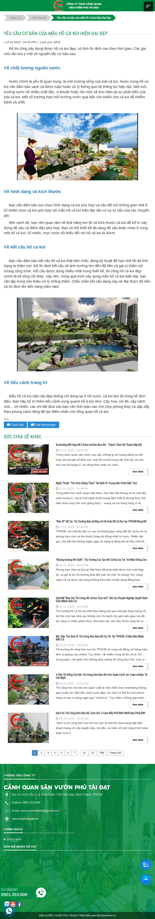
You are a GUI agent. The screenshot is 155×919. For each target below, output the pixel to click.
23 (92, 752)
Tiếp (101, 752)
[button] (148, 9)
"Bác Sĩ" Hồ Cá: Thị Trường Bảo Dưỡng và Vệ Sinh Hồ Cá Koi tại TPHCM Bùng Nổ (101, 521)
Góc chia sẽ (39, 18)
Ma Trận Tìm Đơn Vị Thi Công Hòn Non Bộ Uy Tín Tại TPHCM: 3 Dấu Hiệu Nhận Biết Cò (100, 638)
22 (84, 752)
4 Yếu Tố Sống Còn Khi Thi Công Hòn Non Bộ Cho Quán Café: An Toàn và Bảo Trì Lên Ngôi (101, 676)
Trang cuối (115, 752)
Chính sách (14, 839)
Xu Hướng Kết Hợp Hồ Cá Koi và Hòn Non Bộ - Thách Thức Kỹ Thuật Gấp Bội (99, 445)
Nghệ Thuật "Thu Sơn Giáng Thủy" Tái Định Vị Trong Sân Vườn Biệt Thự (96, 483)
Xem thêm (138, 471)
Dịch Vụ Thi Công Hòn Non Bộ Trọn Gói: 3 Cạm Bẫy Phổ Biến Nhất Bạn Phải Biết (100, 713)
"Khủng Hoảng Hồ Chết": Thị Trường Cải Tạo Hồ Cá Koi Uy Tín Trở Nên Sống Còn (101, 560)
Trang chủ (15, 18)
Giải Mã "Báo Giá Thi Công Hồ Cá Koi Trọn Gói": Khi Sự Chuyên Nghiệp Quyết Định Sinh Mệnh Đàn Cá (102, 599)
